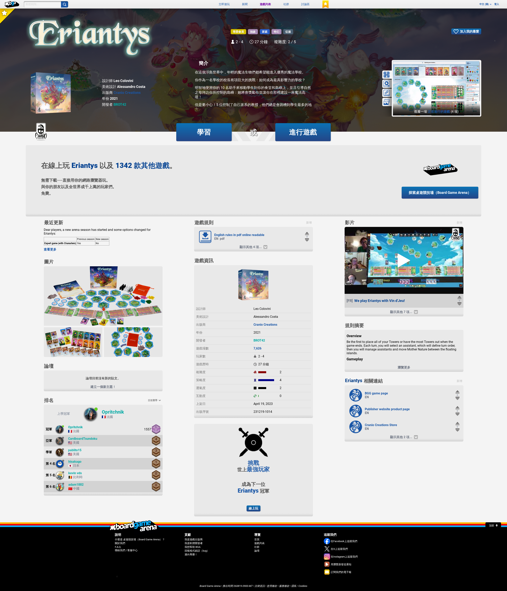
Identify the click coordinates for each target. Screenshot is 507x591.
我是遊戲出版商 (194, 539)
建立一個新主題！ (103, 387)
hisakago (74, 461)
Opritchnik (113, 412)
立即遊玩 (224, 4)
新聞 (245, 4)
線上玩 (253, 508)
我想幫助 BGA (192, 546)
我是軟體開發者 (194, 543)
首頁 (256, 539)
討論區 (305, 4)
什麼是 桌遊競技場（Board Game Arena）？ (140, 539)
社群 (286, 4)
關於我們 (120, 543)
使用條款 (272, 585)
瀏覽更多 (404, 367)
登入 (496, 4)
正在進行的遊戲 (439, 111)
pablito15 (74, 450)
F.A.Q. (118, 546)
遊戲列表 (265, 4)
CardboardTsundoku (82, 439)
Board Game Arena (210, 585)
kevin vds (75, 473)
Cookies (302, 585)
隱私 (293, 585)
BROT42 (119, 104)
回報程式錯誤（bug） (197, 550)
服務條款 (284, 585)
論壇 (256, 550)
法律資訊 (259, 585)
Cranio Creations (127, 92)
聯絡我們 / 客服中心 (126, 550)
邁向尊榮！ (191, 554)
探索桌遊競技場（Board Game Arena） (440, 192)
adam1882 (76, 484)
